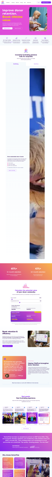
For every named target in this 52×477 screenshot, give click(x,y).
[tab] (16, 64)
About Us (16, 467)
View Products (5, 467)
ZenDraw (40, 473)
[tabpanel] (26, 164)
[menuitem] (9, 2)
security (11, 41)
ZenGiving (35, 473)
